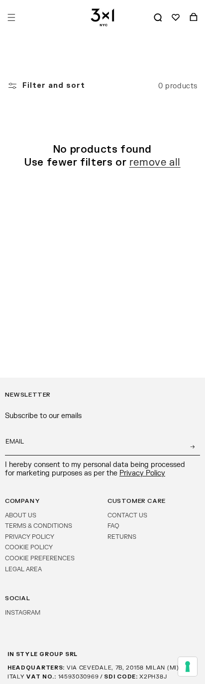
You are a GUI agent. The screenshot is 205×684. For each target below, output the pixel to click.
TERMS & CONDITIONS (38, 526)
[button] (11, 17)
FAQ (113, 526)
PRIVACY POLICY (29, 537)
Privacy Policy (142, 473)
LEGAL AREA (23, 569)
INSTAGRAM (22, 613)
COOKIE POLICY (29, 547)
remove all (155, 162)
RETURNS (121, 537)
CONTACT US (127, 515)
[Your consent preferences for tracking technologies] (187, 666)
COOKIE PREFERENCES (40, 558)
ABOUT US (20, 515)
